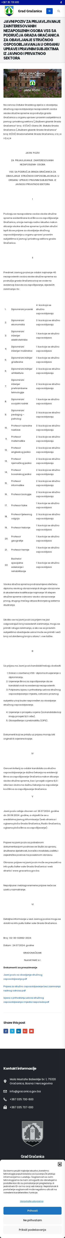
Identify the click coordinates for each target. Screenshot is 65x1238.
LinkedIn (18, 1031)
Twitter (12, 1031)
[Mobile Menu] (49, 11)
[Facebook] (61, 2)
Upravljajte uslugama (31, 1201)
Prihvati (32, 1211)
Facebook (5, 1031)
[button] (60, 1164)
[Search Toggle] (58, 11)
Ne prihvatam (32, 1220)
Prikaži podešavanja (32, 1230)
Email (31, 1031)
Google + (25, 1031)
